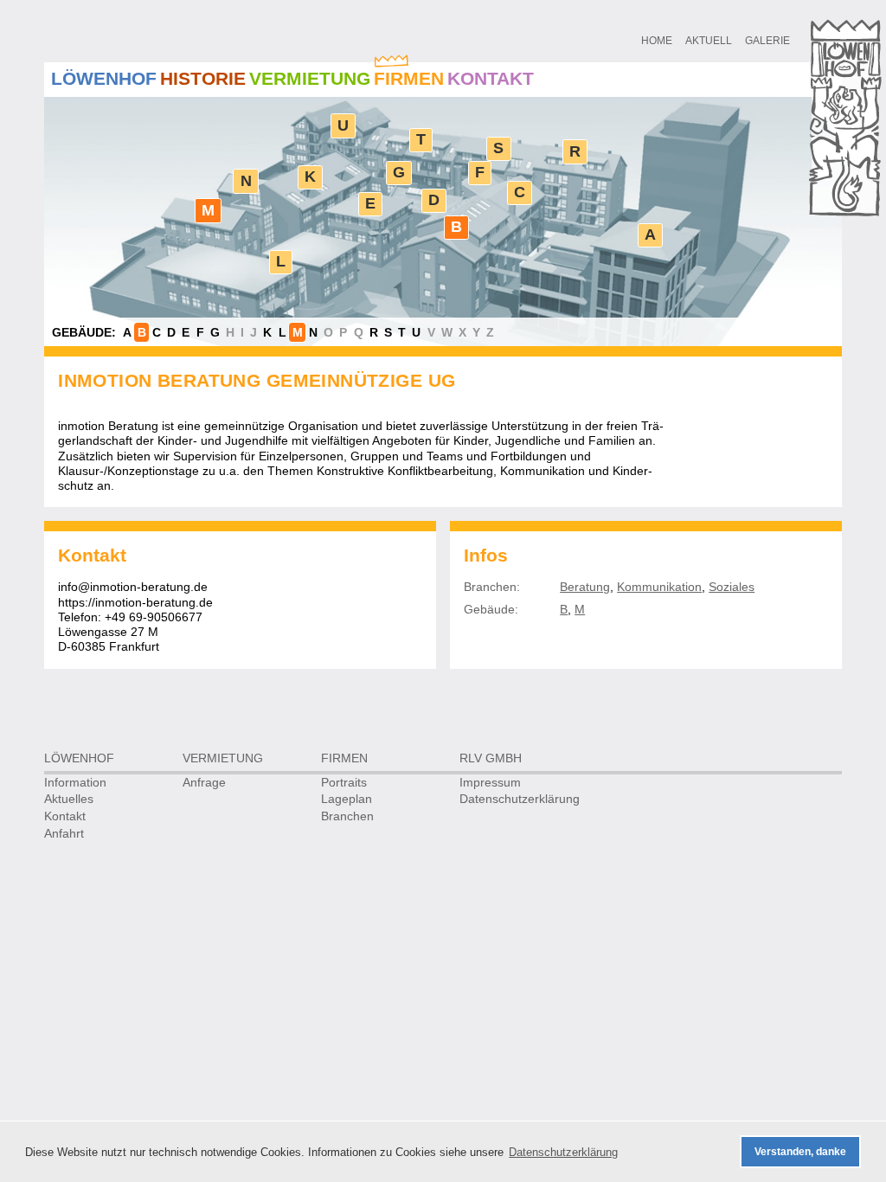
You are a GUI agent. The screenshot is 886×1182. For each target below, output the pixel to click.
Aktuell (708, 41)
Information (75, 782)
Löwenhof (104, 78)
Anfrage (204, 782)
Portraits (344, 782)
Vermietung (309, 78)
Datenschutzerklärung (519, 799)
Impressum (490, 782)
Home (656, 41)
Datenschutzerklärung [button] (563, 1152)
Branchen (347, 816)
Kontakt (490, 78)
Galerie (767, 41)
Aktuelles (68, 799)
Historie (203, 78)
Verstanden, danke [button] (800, 1152)
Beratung (585, 587)
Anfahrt (64, 833)
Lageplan (346, 799)
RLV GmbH (490, 758)
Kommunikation (659, 587)
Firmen (409, 78)
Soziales (731, 587)
